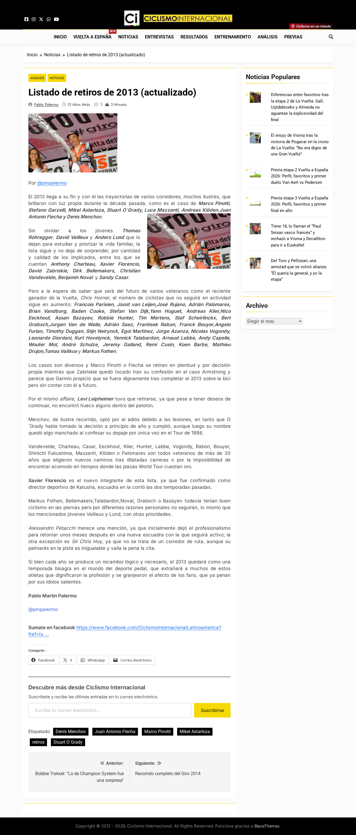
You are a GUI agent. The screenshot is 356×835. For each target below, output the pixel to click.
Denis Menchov (71, 731)
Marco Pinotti (157, 731)
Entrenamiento (232, 37)
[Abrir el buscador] (331, 37)
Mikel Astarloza (195, 731)
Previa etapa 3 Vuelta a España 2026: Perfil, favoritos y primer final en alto (299, 204)
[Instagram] (33, 19)
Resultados (194, 37)
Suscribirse (212, 710)
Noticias (128, 37)
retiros (38, 742)
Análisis (268, 37)
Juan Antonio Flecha (115, 731)
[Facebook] (26, 19)
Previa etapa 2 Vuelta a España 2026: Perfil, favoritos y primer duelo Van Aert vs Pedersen (299, 176)
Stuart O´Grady (68, 742)
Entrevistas (159, 37)
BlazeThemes (267, 826)
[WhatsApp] (48, 19)
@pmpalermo (52, 183)
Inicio (60, 37)
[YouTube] (56, 19)
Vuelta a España (94, 35)
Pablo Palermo (46, 104)
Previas (293, 37)
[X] (41, 19)
